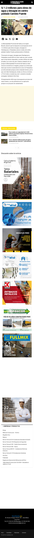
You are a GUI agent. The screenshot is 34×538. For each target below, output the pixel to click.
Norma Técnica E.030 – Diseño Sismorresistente (15, 444)
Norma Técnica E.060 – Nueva (10, 446)
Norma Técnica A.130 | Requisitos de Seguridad (14, 442)
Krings (4, 430)
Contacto (24, 532)
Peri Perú (5, 455)
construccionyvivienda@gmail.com (17, 523)
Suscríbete (8, 532)
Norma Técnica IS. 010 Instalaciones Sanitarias (14, 453)
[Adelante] (18, 148)
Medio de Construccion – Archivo (11, 432)
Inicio (2, 532)
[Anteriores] (15, 148)
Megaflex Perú (6, 435)
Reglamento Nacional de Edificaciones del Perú (14, 460)
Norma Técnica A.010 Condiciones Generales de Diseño (16, 439)
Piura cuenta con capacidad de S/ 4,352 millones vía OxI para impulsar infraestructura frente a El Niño (21, 133)
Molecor (5, 437)
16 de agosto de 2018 (23, 17)
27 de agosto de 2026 (13, 137)
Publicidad (5, 457)
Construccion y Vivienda (9, 17)
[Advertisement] (17, 103)
